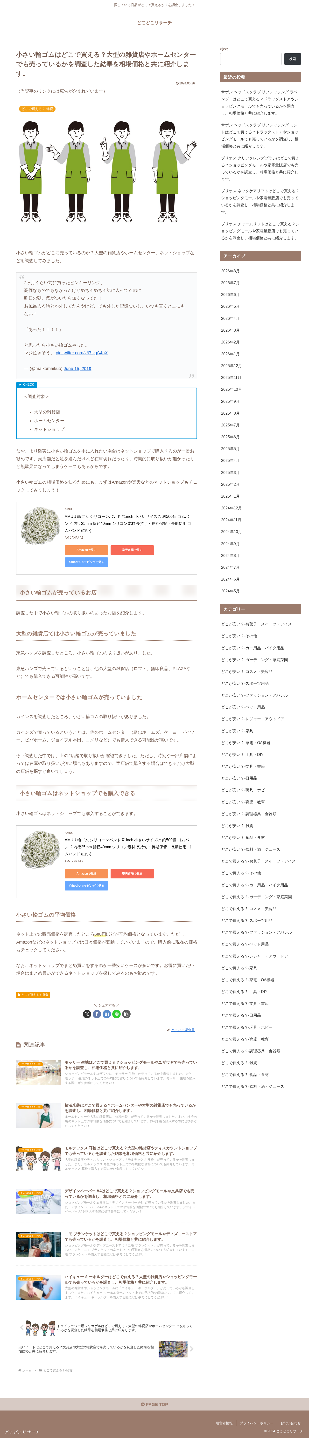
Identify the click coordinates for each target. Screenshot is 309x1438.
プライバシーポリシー (257, 1423)
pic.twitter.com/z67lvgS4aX (82, 352)
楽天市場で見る (132, 550)
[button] (126, 1014)
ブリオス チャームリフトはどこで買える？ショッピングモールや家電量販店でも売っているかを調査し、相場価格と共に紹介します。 (260, 231)
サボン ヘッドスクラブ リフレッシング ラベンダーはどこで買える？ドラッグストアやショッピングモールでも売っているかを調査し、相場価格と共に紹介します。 (259, 102)
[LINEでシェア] (116, 1014)
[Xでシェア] (87, 1014)
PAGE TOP (156, 1404)
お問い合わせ (291, 1423)
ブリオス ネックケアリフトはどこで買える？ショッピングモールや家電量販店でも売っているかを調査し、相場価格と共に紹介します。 (260, 201)
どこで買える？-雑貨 (35, 994)
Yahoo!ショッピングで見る (86, 562)
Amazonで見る (87, 550)
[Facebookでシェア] (97, 1014)
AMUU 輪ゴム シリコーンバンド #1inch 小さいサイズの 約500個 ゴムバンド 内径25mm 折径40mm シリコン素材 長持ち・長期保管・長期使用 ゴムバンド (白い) (128, 523)
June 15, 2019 (77, 368)
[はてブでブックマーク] (107, 1014)
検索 (224, 49)
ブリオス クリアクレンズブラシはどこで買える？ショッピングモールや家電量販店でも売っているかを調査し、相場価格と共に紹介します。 (260, 168)
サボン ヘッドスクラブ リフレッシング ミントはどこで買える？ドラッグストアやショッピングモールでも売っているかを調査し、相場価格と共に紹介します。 (259, 135)
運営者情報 (224, 1423)
